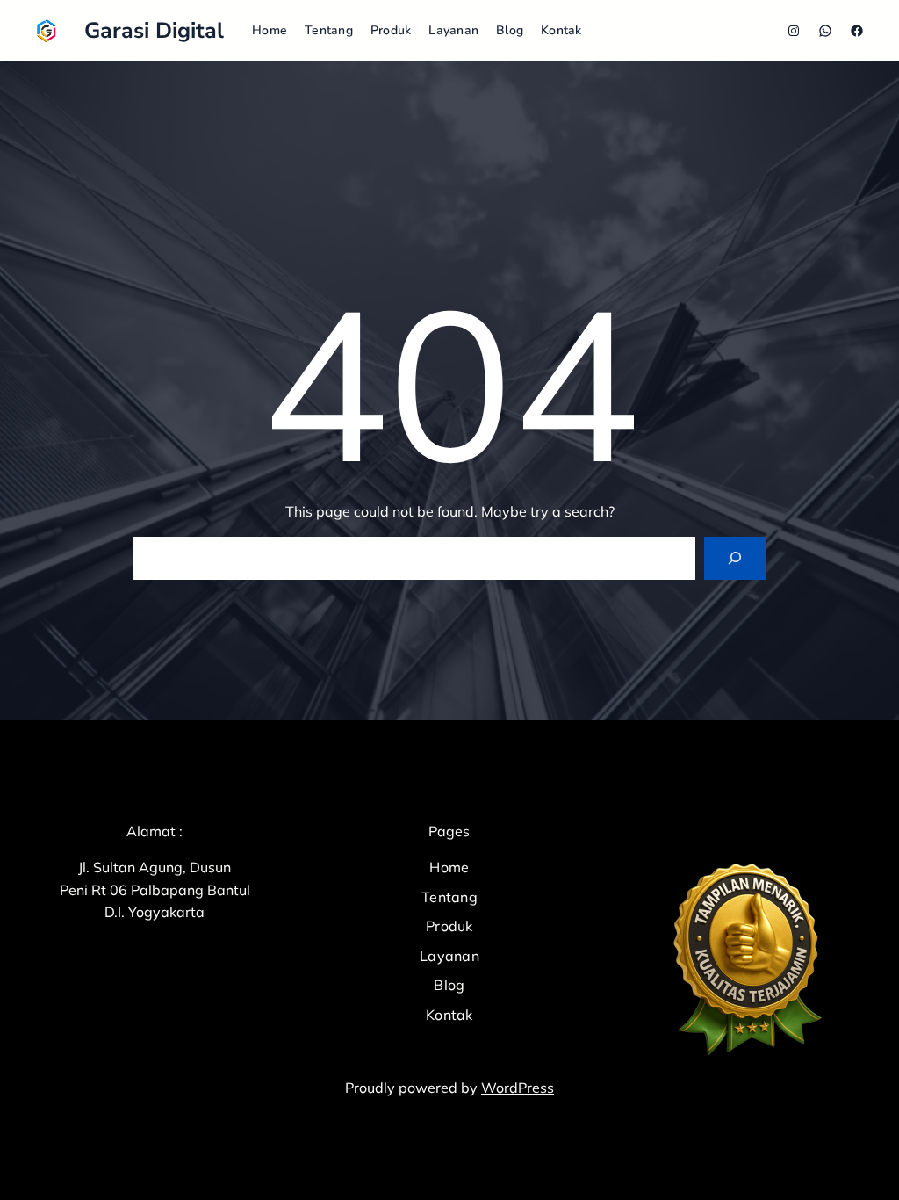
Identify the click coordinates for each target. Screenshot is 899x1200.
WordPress (517, 1087)
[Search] (735, 558)
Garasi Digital (154, 31)
